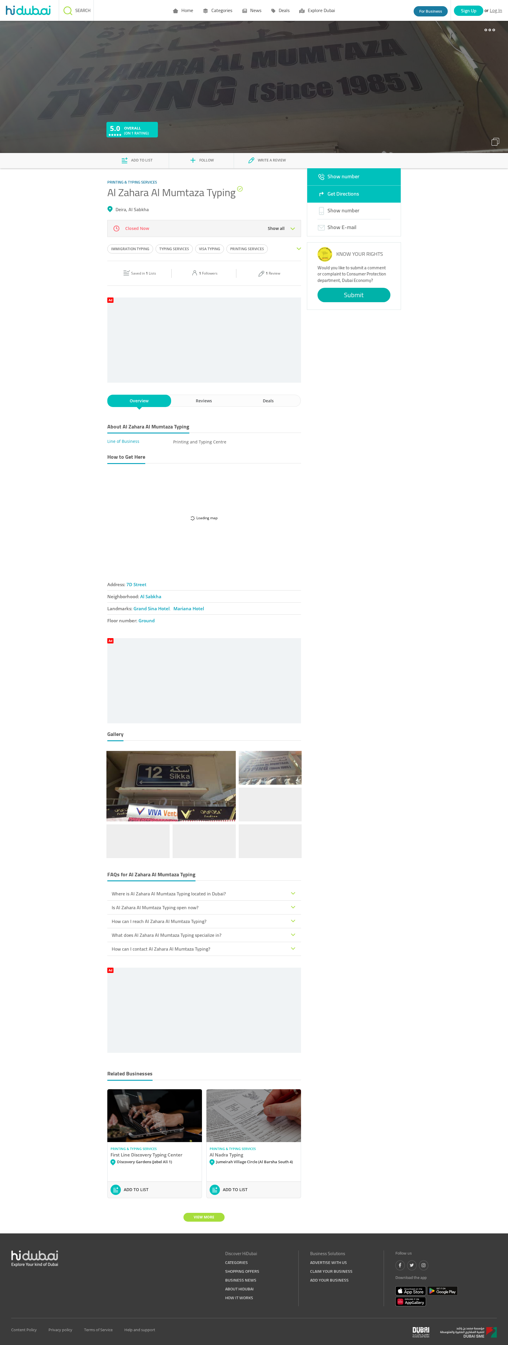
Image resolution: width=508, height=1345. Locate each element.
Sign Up (469, 10)
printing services (247, 248)
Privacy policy (60, 1329)
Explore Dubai (321, 10)
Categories (221, 10)
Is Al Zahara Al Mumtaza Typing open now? (155, 907)
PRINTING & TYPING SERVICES (134, 1148)
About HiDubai (239, 1289)
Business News (240, 1280)
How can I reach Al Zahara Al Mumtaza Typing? (159, 921)
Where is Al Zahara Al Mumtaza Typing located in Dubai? (169, 893)
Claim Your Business (331, 1271)
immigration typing (130, 248)
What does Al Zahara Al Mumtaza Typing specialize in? (166, 935)
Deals (284, 10)
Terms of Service (98, 1329)
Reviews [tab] (204, 401)
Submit (354, 295)
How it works (239, 1298)
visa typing (209, 248)
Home (186, 10)
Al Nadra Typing (226, 1155)
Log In (496, 10)
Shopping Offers (242, 1271)
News (255, 10)
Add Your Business (329, 1280)
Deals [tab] (268, 401)
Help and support (139, 1329)
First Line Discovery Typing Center (146, 1155)
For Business (430, 11)
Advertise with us (328, 1262)
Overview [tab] (139, 401)
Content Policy (24, 1329)
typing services (174, 248)
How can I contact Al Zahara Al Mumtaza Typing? (161, 949)
